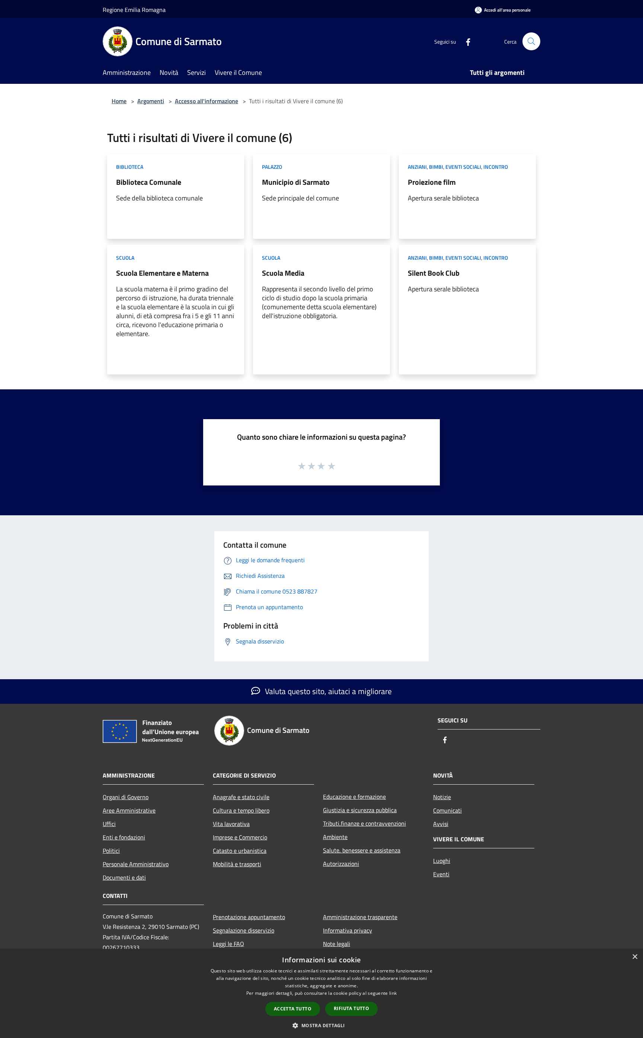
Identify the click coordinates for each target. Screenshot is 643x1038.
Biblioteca (129, 167)
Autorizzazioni (341, 863)
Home (119, 100)
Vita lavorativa (231, 823)
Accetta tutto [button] (292, 1009)
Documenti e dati (124, 877)
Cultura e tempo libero (241, 810)
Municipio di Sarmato (296, 182)
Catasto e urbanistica (239, 850)
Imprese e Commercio (240, 837)
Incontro (495, 167)
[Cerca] (531, 41)
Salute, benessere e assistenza (361, 850)
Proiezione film (432, 182)
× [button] (634, 957)
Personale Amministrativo (136, 864)
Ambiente (335, 836)
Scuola (125, 258)
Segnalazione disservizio (243, 930)
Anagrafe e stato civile (241, 796)
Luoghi (441, 860)
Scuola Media (283, 273)
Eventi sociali (463, 167)
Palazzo (272, 167)
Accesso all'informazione (206, 100)
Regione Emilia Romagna (134, 9)
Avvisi (440, 823)
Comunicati (447, 810)
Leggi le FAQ (228, 943)
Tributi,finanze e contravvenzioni (364, 823)
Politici (111, 850)
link (393, 993)
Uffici (109, 823)
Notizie (442, 796)
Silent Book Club (434, 273)
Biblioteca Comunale (148, 182)
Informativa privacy (347, 930)
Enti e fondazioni (124, 837)
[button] (321, 1025)
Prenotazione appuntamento (249, 916)
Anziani (417, 167)
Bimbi (436, 167)
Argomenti (150, 100)
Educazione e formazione (354, 796)
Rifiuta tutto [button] (351, 1008)
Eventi (441, 874)
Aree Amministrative (129, 810)
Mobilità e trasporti (237, 864)
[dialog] (321, 993)
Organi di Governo (125, 796)
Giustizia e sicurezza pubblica (360, 810)
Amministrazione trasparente (360, 916)
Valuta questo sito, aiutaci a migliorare (327, 691)
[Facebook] (465, 41)
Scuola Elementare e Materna (162, 273)
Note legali (336, 943)
